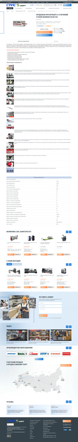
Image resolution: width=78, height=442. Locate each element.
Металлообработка (18, 8)
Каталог (10, 8)
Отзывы (9, 402)
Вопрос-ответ (32, 436)
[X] (68, 429)
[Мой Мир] (66, 429)
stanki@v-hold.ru (68, 427)
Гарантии (31, 425)
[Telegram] (70, 429)
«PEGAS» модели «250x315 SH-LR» (47, 242)
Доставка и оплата (21, 2)
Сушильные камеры (46, 429)
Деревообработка (29, 8)
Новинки (9, 264)
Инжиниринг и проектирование (54, 8)
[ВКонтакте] (64, 429)
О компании (28, 2)
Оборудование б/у (46, 431)
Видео (47, 2)
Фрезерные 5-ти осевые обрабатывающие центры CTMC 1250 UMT (63, 276)
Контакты (42, 2)
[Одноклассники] (65, 429)
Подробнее (17, 254)
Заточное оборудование (47, 426)
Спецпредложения (17, 264)
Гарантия (56, 32)
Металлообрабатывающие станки (49, 420)
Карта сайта (9, 433)
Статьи (31, 433)
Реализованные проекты (67, 8)
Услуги (33, 2)
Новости (37, 2)
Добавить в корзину (44, 29)
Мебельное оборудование (40, 8)
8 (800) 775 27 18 (68, 2)
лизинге (60, 31)
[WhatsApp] (69, 429)
